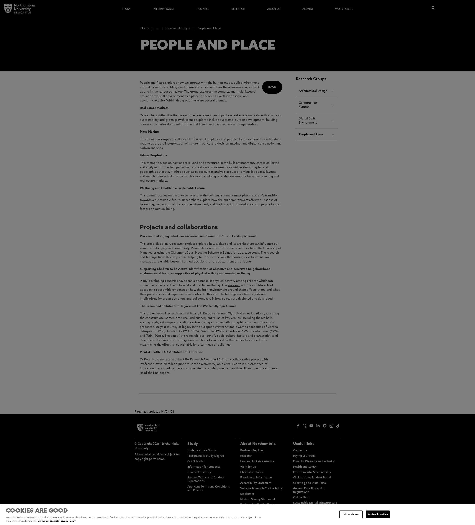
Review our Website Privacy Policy (56, 521)
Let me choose (351, 514)
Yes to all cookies (378, 514)
